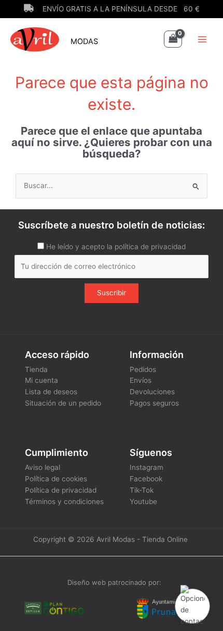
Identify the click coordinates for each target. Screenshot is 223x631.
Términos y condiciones (64, 501)
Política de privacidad (60, 490)
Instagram (146, 467)
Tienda (36, 369)
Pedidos (143, 369)
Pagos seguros (154, 403)
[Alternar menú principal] (202, 39)
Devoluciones (152, 392)
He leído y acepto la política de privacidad (116, 246)
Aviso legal (42, 467)
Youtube (143, 501)
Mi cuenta (41, 380)
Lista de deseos (51, 392)
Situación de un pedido (63, 403)
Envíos (140, 380)
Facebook (146, 479)
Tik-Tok (142, 490)
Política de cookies (56, 479)
